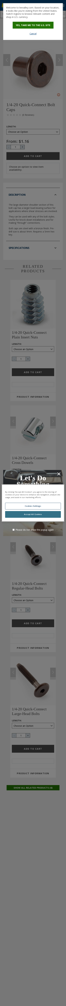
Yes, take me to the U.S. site (33, 25)
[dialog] (33, 21)
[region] (33, 503)
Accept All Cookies (33, 514)
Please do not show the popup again (35, 529)
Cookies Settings (33, 506)
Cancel (33, 33)
